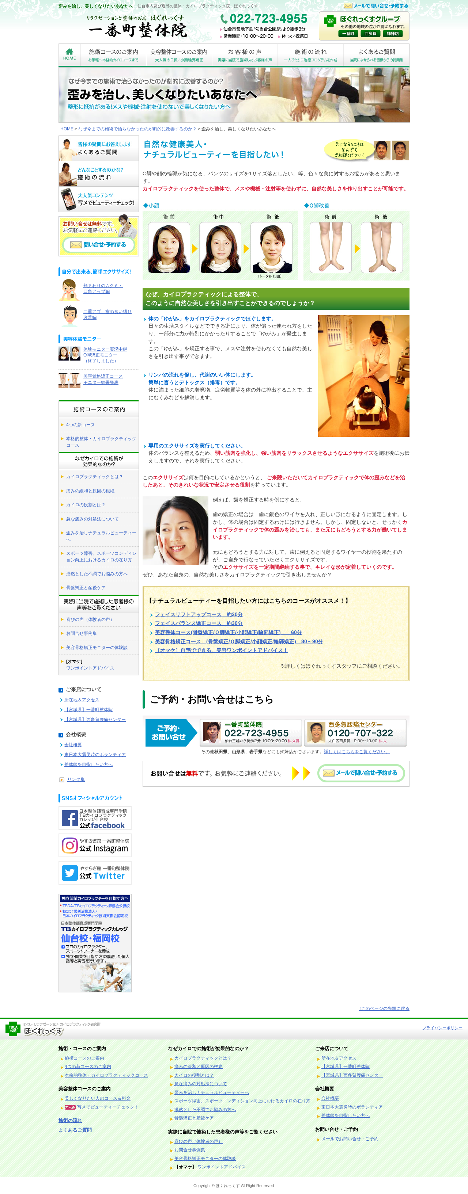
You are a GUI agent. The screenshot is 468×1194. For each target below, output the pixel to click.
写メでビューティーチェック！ (108, 1107)
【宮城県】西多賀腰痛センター (95, 719)
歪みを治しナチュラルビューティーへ (101, 536)
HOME (66, 129)
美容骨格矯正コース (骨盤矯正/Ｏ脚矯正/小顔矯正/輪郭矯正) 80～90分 (239, 641)
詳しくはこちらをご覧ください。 (357, 751)
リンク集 (76, 779)
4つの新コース (80, 424)
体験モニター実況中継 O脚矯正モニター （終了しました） (105, 355)
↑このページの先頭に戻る (384, 1008)
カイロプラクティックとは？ (94, 476)
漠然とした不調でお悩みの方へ (97, 573)
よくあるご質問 (75, 1130)
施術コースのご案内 (84, 1058)
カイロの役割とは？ (86, 504)
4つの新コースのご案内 (88, 1066)
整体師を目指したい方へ (88, 764)
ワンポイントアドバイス (90, 664)
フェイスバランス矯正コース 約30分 (199, 623)
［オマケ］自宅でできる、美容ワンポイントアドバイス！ (221, 650)
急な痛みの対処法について (92, 519)
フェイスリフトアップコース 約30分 (199, 614)
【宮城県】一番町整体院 (88, 709)
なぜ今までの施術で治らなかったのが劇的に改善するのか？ (137, 129)
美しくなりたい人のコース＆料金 (98, 1098)
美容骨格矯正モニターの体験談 (97, 647)
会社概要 (73, 744)
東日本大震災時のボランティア (95, 754)
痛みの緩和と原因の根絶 (90, 490)
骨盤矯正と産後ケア (86, 587)
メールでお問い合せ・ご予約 (349, 1138)
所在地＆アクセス (81, 699)
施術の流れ (70, 1120)
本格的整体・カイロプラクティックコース (101, 441)
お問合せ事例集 (81, 633)
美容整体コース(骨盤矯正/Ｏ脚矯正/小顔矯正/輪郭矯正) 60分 (228, 632)
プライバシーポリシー (442, 1028)
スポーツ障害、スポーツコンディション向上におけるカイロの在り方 (101, 556)
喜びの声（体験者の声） (90, 619)
